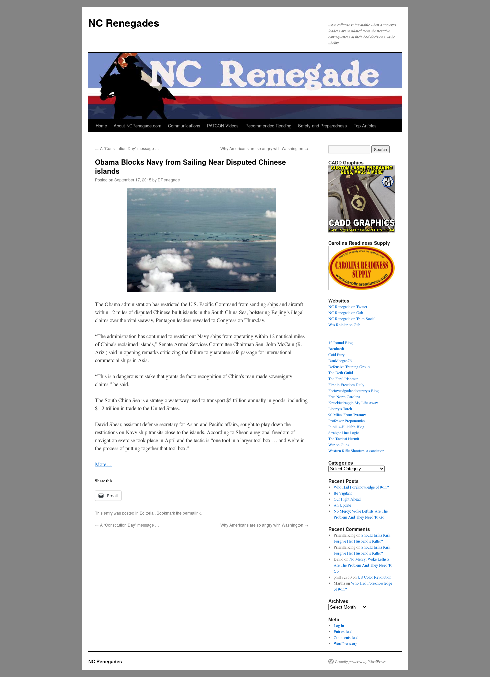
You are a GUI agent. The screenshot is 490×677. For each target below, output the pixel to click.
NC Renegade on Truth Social (351, 318)
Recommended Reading (268, 125)
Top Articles (365, 125)
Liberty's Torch (340, 408)
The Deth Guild (340, 372)
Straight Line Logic (343, 432)
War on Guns (338, 444)
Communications (184, 125)
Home (101, 125)
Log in (339, 625)
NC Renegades (123, 22)
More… (103, 464)
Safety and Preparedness (322, 125)
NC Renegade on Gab (345, 312)
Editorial (147, 513)
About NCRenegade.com (137, 125)
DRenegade (169, 179)
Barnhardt (336, 348)
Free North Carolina (344, 396)
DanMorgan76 (340, 360)
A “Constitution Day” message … (127, 148)
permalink (192, 513)
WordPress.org (345, 643)
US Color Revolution (374, 577)
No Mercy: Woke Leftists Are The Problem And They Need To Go (363, 565)
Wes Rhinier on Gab (344, 324)
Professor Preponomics (346, 420)
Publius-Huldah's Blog (346, 426)
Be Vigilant (343, 493)
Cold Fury (336, 354)
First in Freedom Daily (346, 384)
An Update (342, 505)
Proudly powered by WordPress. (361, 661)
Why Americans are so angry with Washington (264, 148)
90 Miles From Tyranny (347, 414)
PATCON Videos (223, 125)
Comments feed (346, 637)
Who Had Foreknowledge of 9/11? (361, 487)
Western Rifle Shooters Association (356, 450)
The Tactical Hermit (343, 438)
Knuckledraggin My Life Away (353, 402)
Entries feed (343, 631)
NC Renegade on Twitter (347, 306)
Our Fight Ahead (347, 499)
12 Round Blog (340, 342)
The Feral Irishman (343, 378)
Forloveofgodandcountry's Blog (353, 390)
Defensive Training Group (349, 366)
